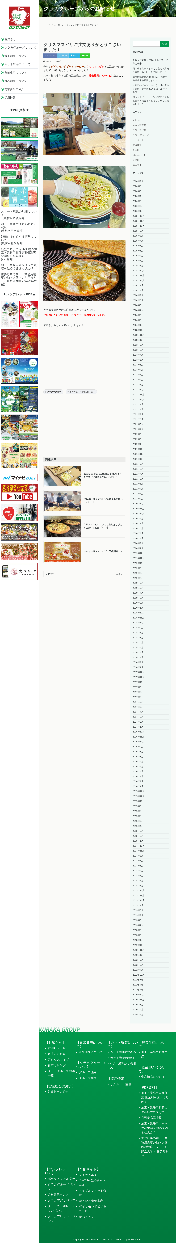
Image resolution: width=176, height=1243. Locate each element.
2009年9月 (138, 1014)
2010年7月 (138, 1004)
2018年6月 (138, 642)
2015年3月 (138, 831)
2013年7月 (138, 915)
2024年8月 (138, 290)
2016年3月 (138, 776)
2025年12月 (139, 216)
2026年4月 (138, 196)
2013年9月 (138, 905)
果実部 (136, 150)
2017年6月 (138, 702)
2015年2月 (138, 836)
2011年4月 (138, 989)
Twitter (64, 56)
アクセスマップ (58, 1059)
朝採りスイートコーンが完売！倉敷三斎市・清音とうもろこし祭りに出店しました (151, 100)
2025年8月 (138, 236)
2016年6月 (138, 761)
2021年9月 (138, 464)
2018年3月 (138, 657)
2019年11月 (138, 558)
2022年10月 (139, 399)
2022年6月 (138, 419)
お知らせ (137, 120)
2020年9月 (138, 518)
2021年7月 (138, 474)
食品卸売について (153, 1076)
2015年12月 (139, 791)
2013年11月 (138, 895)
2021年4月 (138, 489)
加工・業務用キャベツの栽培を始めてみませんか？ (154, 1128)
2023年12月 (139, 330)
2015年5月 (138, 821)
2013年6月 (138, 920)
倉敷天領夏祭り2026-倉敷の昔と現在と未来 (150, 62)
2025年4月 (138, 255)
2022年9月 (138, 404)
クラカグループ (141, 135)
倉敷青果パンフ (58, 1194)
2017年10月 (139, 682)
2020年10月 (139, 513)
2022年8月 (138, 409)
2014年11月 (138, 851)
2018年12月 (139, 613)
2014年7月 (138, 860)
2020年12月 (139, 503)
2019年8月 (138, 573)
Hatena (75, 56)
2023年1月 (138, 384)
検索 (164, 43)
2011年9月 (138, 980)
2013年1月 (138, 940)
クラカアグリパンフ (61, 1200)
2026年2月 (138, 206)
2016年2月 (138, 781)
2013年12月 (139, 890)
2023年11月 (138, 335)
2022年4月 (138, 429)
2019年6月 (138, 583)
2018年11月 (138, 618)
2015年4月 (138, 826)
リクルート (138, 140)
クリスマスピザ (54, 392)
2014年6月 (138, 866)
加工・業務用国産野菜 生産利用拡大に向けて (154, 1097)
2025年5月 (138, 251)
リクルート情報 (120, 1084)
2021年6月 (138, 479)
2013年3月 (138, 930)
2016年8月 (138, 751)
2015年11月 (138, 796)
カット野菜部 (139, 125)
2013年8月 (138, 910)
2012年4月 (138, 970)
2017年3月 (138, 717)
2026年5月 (138, 191)
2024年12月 (139, 270)
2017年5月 (138, 707)
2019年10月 (139, 563)
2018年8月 (138, 632)
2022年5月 (138, 424)
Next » (118, 574)
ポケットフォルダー (61, 1178)
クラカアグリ (139, 130)
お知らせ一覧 (57, 1048)
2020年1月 (138, 548)
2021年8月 (138, 469)
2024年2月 (138, 320)
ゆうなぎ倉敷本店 (91, 1200)
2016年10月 (139, 741)
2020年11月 (138, 508)
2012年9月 (138, 960)
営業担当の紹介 (58, 1091)
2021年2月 (138, 499)
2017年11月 (138, 677)
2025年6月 (138, 246)
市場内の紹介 (57, 1053)
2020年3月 (138, 538)
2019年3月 (138, 598)
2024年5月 (138, 305)
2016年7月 (138, 756)
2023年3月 (138, 374)
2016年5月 (138, 766)
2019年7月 (138, 578)
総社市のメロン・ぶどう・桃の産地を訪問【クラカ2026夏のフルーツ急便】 (151, 88)
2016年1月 (138, 786)
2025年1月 (138, 265)
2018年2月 (138, 662)
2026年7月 (138, 181)
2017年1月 (138, 727)
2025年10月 (139, 226)
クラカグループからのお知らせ (79, 8)
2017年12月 (139, 672)
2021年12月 (139, 449)
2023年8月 (138, 350)
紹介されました (141, 155)
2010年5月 (138, 1009)
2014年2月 (138, 880)
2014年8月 (138, 856)
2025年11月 (138, 221)
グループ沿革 (88, 1072)
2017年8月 (138, 692)
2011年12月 (138, 975)
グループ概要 (88, 1078)
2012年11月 (138, 950)
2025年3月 (138, 260)
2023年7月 (138, 355)
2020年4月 (138, 533)
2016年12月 (139, 732)
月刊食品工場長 (151, 1117)
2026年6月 (138, 186)
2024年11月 (138, 275)
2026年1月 (138, 211)
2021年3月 (138, 493)
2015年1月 (138, 841)
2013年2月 (138, 935)
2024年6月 (138, 300)
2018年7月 (138, 637)
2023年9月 (138, 345)
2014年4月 (138, 870)
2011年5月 (138, 985)
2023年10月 (139, 340)
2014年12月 (139, 846)
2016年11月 (138, 737)
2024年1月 (138, 325)
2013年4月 (138, 925)
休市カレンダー (58, 1065)
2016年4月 (138, 771)
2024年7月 (138, 295)
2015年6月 (138, 816)
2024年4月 (138, 310)
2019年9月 (138, 568)
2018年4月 (138, 652)
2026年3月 (138, 201)
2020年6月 (138, 528)
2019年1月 (138, 608)
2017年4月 (138, 712)
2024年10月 (139, 280)
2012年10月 (139, 955)
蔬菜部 (136, 160)
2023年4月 (138, 370)
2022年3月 (138, 434)
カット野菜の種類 (122, 1057)
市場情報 (137, 145)
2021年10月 (139, 459)
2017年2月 (138, 722)
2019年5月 (138, 588)
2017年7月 (138, 697)
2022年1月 (138, 444)
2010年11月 (138, 999)
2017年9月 (138, 687)
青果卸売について (91, 1052)
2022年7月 (138, 414)
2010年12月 (139, 994)
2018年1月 (138, 667)
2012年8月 (138, 965)
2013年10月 (139, 900)
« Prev (50, 574)
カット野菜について (123, 1052)
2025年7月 (138, 241)
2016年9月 (138, 746)
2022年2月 (138, 439)
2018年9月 (138, 627)
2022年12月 (139, 389)
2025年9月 (138, 231)
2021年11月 (138, 454)
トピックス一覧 (52, 25)
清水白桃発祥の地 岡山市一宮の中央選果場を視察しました (150, 79)
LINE (86, 56)
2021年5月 (138, 484)
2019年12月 (139, 553)
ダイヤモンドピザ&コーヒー (82, 392)
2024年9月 (138, 285)
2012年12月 (139, 945)
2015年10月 (139, 801)
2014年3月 (138, 875)
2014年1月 (138, 885)
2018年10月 (139, 622)
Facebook (51, 56)
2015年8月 (138, 806)
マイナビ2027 (88, 1174)
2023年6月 (138, 360)
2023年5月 (138, 365)
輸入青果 (137, 165)
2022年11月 (138, 394)
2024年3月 (138, 315)
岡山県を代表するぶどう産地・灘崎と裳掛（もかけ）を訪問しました (151, 70)
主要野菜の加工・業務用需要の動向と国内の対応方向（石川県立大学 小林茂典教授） (154, 1146)
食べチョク (86, 1216)
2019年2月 (138, 603)
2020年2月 (138, 543)
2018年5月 (138, 647)
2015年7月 (138, 811)
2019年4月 (138, 593)
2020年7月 (138, 523)
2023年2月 (138, 379)
